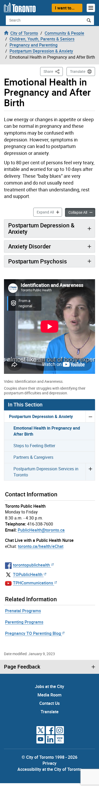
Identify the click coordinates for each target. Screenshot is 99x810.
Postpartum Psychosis (37, 261)
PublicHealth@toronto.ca (41, 530)
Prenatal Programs (23, 611)
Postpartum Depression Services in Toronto (45, 472)
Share (53, 71)
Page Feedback (22, 667)
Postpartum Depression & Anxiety (41, 228)
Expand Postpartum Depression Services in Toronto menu (90, 472)
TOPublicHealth (28, 574)
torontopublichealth (31, 565)
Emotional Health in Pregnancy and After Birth (46, 431)
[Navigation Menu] (91, 8)
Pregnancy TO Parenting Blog (33, 633)
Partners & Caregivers (33, 457)
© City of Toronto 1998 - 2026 (49, 757)
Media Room (49, 695)
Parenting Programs (24, 622)
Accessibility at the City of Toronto (49, 769)
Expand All (49, 212)
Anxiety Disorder (29, 246)
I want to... (64, 8)
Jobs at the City (49, 686)
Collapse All (81, 212)
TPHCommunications (33, 583)
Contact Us (49, 703)
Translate (77, 71)
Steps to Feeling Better (34, 446)
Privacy (49, 763)
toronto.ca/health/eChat (40, 546)
